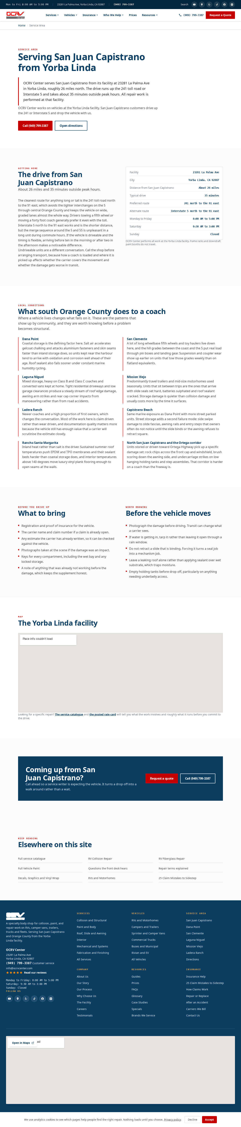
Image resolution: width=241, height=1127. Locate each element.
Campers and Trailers (145, 927)
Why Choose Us (86, 996)
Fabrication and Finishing (93, 953)
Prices (133, 15)
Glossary (137, 996)
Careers (82, 1009)
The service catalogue (69, 714)
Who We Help (112, 15)
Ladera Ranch (195, 953)
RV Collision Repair (100, 858)
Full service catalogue (31, 858)
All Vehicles (139, 959)
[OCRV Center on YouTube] (194, 5)
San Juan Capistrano (199, 920)
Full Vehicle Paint (29, 868)
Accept (209, 1119)
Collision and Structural (92, 920)
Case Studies (140, 1002)
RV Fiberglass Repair (172, 858)
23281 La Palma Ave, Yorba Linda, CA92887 (81, 4)
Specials (137, 1009)
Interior (81, 939)
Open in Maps (21, 1043)
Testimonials (85, 1015)
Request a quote (161, 778)
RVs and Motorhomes (101, 878)
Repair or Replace (197, 996)
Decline (192, 1119)
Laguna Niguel (195, 939)
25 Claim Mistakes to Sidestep (177, 878)
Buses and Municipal (145, 946)
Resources (148, 15)
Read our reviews (35, 972)
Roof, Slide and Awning (91, 933)
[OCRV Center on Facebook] (224, 5)
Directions (192, 959)
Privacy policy (172, 1119)
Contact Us (193, 1015)
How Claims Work (197, 989)
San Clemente (195, 933)
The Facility (84, 1002)
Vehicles (69, 15)
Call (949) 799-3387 (35, 126)
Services (51, 15)
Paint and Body (86, 927)
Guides (136, 976)
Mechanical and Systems (92, 946)
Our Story (83, 983)
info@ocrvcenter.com (19, 968)
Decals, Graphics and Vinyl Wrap (38, 878)
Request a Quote (220, 15)
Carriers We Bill (196, 1009)
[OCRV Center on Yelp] (209, 5)
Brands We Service (143, 1015)
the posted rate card (102, 714)
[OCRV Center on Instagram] (232, 5)
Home (21, 25)
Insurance (89, 15)
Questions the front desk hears (107, 868)
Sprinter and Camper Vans (148, 933)
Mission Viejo (194, 946)
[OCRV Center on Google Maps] (202, 5)
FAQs (135, 989)
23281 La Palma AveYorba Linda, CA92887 (20, 956)
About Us (82, 976)
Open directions (71, 126)
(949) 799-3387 (124, 4)
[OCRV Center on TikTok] (217, 5)
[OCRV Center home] (15, 15)
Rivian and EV (140, 953)
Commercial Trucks (144, 939)
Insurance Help (196, 976)
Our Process (84, 989)
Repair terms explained (173, 868)
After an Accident (197, 1002)
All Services (84, 959)
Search (184, 4)
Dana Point (193, 927)
